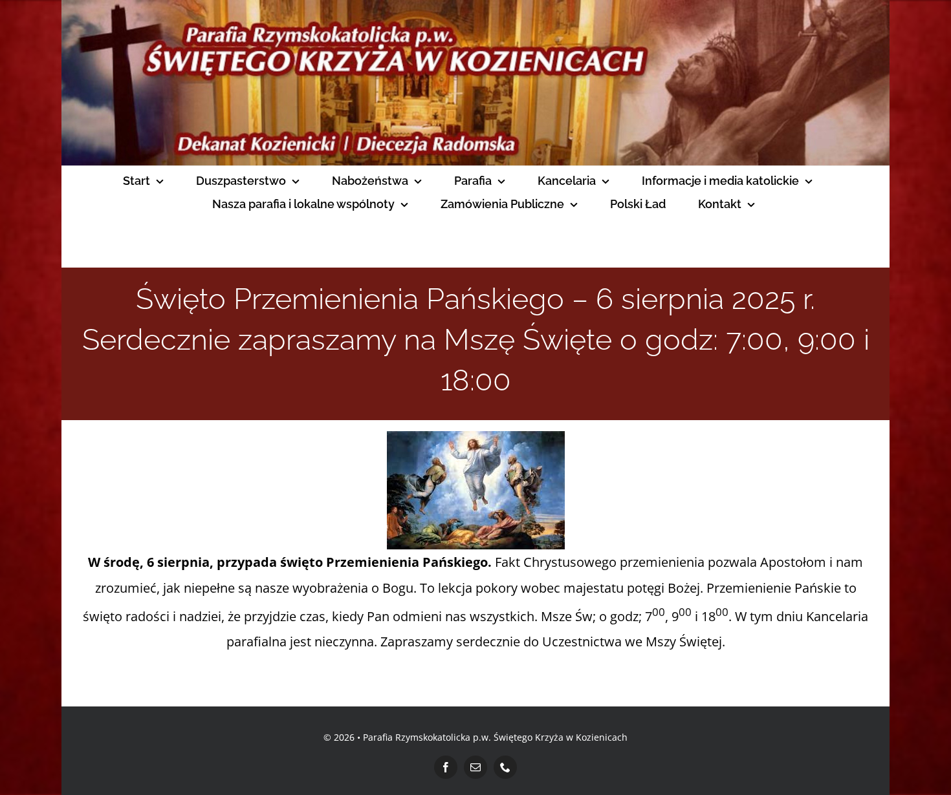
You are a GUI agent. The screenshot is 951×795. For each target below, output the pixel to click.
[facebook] (445, 767)
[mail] (475, 767)
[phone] (505, 767)
